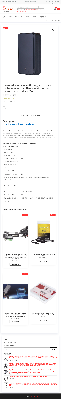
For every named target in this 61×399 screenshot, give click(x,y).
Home (4, 16)
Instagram (55, 20)
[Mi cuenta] (52, 8)
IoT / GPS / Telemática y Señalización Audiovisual (19, 108)
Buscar (41, 7)
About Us (18, 16)
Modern (33, 9)
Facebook (46, 20)
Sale (25, 11)
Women (28, 9)
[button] (53, 30)
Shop (11, 16)
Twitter (49, 20)
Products (42, 16)
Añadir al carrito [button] (15, 264)
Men (37, 9)
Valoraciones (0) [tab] (34, 115)
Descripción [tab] (24, 115)
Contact (27, 16)
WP (52, 20)
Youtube (58, 20)
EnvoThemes (34, 396)
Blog (34, 16)
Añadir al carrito (14, 101)
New (21, 11)
